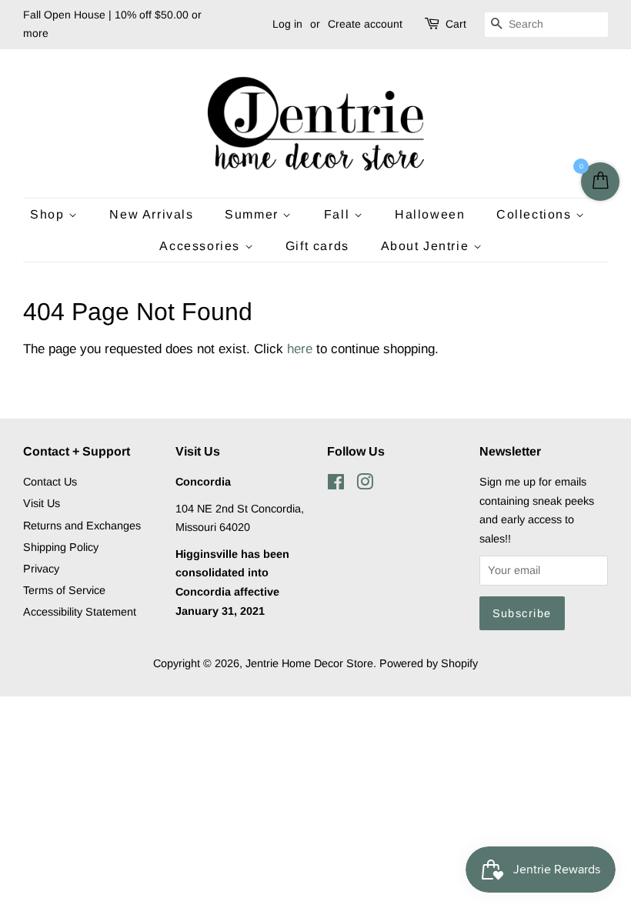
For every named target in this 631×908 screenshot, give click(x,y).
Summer (253, 214)
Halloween (430, 214)
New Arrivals (151, 214)
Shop (49, 214)
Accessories (201, 245)
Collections (536, 214)
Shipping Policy (60, 547)
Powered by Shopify (428, 663)
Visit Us (41, 503)
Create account (365, 24)
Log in (287, 24)
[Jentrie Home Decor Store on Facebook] (336, 485)
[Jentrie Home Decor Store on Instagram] (364, 485)
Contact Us (50, 482)
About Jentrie (427, 245)
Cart (456, 24)
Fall (339, 214)
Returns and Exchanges (82, 525)
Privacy (41, 568)
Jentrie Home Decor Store (309, 663)
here (299, 349)
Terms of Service (64, 590)
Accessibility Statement (79, 612)
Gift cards (317, 245)
